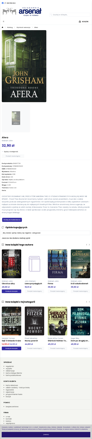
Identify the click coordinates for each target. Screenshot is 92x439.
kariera (8, 421)
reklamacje (10, 371)
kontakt (9, 419)
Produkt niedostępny (13, 156)
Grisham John (7, 141)
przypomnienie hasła (14, 394)
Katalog (10, 27)
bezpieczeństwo (12, 406)
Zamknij (46, 434)
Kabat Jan (12, 188)
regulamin (10, 366)
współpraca (10, 423)
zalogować (36, 233)
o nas (8, 416)
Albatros (13, 171)
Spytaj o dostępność (11, 152)
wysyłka (9, 368)
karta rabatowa (12, 385)
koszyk (8, 396)
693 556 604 (11, 3)
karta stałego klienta (14, 373)
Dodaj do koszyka (11, 291)
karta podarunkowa (13, 375)
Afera (36, 27)
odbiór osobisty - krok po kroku (18, 387)
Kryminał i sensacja (23, 27)
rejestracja (10, 392)
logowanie (10, 390)
